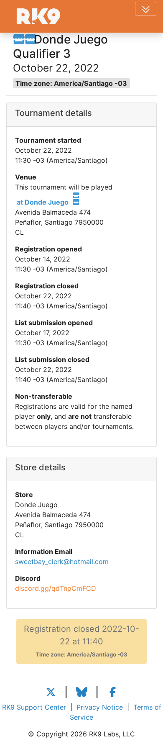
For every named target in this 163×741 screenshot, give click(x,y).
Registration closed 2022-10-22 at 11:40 (81, 641)
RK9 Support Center (34, 707)
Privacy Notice (99, 707)
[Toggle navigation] (145, 9)
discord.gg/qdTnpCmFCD (55, 588)
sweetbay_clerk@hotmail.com (62, 561)
